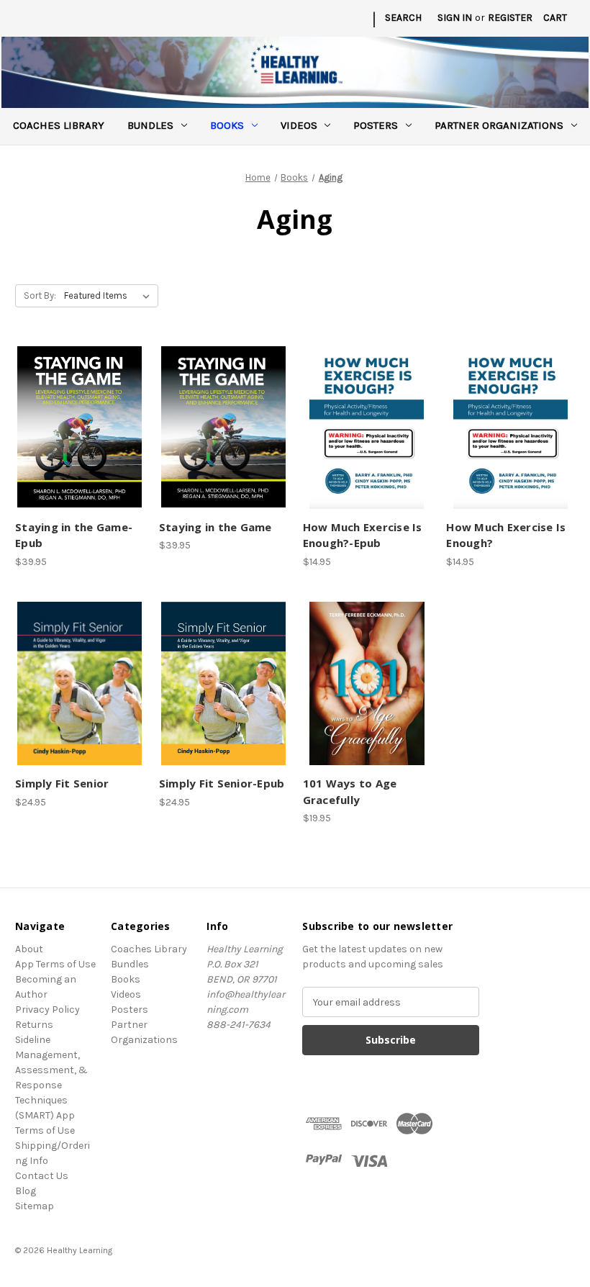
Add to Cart (79, 439)
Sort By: (40, 295)
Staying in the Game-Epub (73, 535)
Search (403, 18)
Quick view (77, 413)
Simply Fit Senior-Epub (222, 783)
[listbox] (110, 296)
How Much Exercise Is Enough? (506, 535)
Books (227, 125)
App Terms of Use (55, 964)
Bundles (150, 125)
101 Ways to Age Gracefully (350, 791)
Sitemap (34, 1206)
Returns (34, 1025)
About (29, 949)
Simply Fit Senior (62, 783)
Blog (25, 1191)
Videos (299, 125)
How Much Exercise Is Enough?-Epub (362, 535)
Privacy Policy (47, 1009)
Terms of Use (45, 1130)
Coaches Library (58, 125)
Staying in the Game (215, 527)
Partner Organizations (499, 125)
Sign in (454, 18)
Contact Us (41, 1176)
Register (510, 18)
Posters (375, 125)
